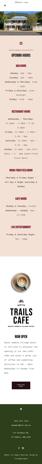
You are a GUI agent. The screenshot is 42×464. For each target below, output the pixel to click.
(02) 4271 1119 (21, 421)
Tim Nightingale (21, 459)
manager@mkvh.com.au (21, 425)
